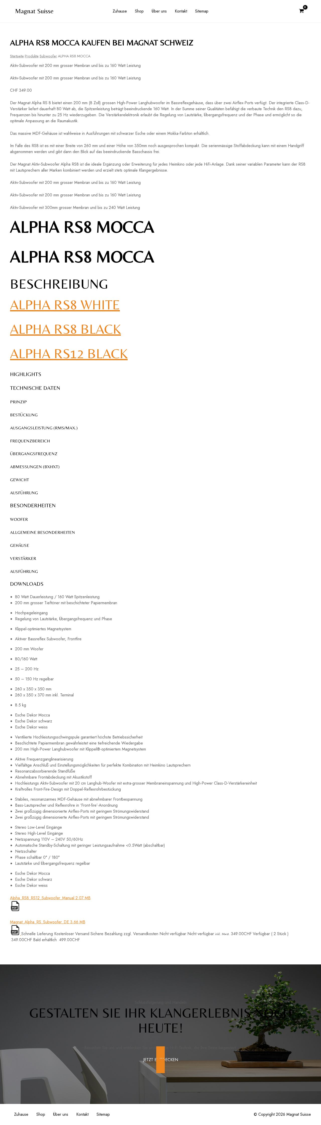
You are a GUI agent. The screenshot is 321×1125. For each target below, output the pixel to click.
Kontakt (181, 11)
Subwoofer (48, 56)
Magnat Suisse (34, 11)
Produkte (32, 56)
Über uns (159, 11)
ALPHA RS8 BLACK (65, 329)
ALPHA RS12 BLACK (69, 353)
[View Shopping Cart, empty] (301, 11)
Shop (139, 11)
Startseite (17, 56)
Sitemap (201, 11)
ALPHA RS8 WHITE (65, 304)
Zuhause (120, 11)
